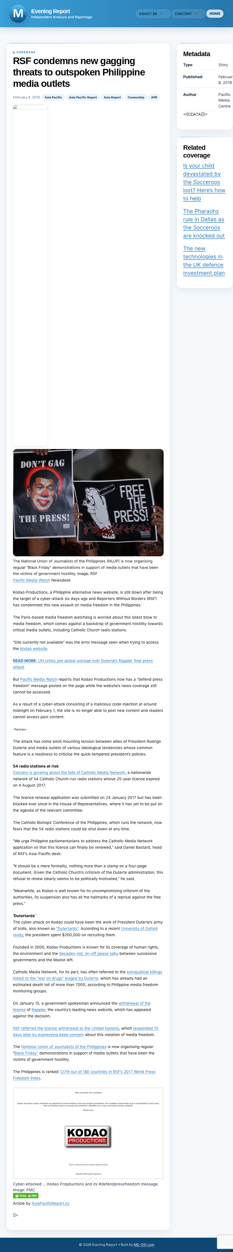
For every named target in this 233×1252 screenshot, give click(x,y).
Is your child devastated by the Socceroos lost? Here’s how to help (204, 182)
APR (154, 97)
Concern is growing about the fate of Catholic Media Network (69, 772)
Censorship (136, 97)
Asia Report (112, 97)
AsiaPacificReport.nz (50, 1203)
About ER (148, 14)
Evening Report (50, 11)
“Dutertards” (67, 928)
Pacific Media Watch (31, 580)
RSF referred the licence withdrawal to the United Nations (66, 1028)
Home (215, 13)
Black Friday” (26, 1053)
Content (183, 14)
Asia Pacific (53, 97)
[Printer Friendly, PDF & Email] (25, 1197)
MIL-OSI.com (144, 1244)
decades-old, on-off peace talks (88, 953)
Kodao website (33, 648)
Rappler (38, 1009)
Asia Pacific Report (83, 97)
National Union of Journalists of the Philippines (63, 1046)
